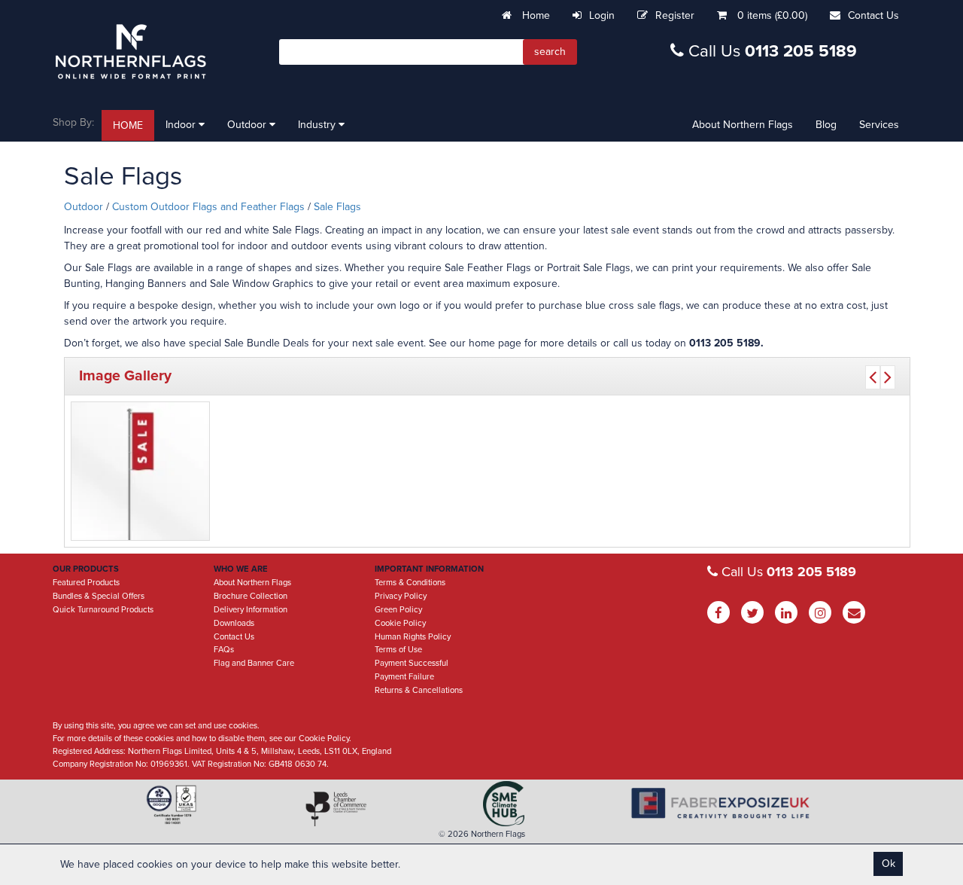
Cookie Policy (400, 623)
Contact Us (873, 15)
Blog (826, 124)
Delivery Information (250, 610)
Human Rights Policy (413, 637)
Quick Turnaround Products (103, 610)
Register (674, 15)
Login (602, 15)
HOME (128, 125)
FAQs (224, 650)
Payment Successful (411, 663)
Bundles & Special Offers (98, 596)
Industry (318, 124)
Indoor (182, 124)
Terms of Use (398, 650)
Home (534, 15)
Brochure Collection (250, 596)
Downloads (234, 623)
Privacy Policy (401, 596)
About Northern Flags (742, 124)
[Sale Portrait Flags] (140, 471)
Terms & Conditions (410, 582)
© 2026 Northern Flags (482, 834)
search (550, 51)
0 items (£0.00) (772, 15)
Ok (888, 863)
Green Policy (398, 610)
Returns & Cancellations (419, 690)
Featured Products (86, 582)
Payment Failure (404, 677)
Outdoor (248, 124)
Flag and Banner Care (254, 663)
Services (879, 124)
